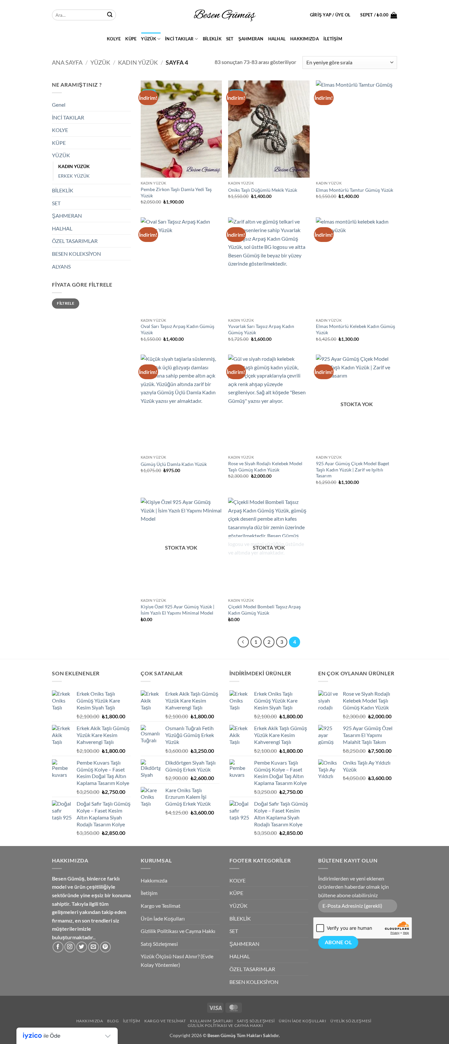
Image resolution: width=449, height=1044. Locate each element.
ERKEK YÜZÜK (74, 176)
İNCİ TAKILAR (179, 38)
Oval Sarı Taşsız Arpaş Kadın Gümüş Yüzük (177, 329)
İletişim (332, 38)
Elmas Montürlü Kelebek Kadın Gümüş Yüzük (355, 329)
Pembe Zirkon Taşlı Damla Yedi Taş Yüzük (176, 192)
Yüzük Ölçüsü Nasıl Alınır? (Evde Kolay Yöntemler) (177, 960)
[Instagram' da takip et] (69, 947)
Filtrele (65, 303)
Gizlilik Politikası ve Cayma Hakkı (178, 931)
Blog (113, 1020)
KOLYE (114, 38)
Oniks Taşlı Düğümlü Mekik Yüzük (262, 190)
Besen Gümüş (221, 1035)
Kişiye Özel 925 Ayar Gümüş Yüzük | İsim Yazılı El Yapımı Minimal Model (177, 610)
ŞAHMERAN (251, 38)
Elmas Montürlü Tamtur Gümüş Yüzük (354, 190)
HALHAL (277, 38)
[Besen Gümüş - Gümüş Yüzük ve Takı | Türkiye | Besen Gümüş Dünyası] (224, 15)
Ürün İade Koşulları (163, 918)
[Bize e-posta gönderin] (93, 947)
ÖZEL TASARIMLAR (75, 241)
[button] (330, 14)
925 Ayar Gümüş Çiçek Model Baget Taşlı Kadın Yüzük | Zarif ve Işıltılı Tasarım (352, 469)
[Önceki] (243, 642)
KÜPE (130, 38)
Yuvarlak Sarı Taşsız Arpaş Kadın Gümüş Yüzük (261, 329)
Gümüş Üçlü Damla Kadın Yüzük (174, 464)
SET (230, 38)
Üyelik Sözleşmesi (350, 1020)
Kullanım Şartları (211, 1020)
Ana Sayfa (67, 62)
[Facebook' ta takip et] (58, 947)
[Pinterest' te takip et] (105, 947)
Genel (58, 104)
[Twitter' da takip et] (81, 947)
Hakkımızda (304, 38)
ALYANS (61, 266)
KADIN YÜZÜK (138, 62)
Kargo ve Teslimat (160, 906)
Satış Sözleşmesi (159, 944)
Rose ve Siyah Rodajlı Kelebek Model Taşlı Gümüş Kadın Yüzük (265, 466)
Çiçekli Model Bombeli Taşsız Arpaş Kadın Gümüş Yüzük (264, 610)
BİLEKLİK (212, 38)
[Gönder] (109, 15)
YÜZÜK (148, 38)
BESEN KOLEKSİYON (76, 253)
